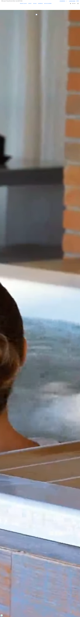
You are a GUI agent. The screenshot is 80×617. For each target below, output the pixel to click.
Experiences (40, 3)
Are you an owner (47, 3)
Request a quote (23, 3)
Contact (30, 3)
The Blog (35, 3)
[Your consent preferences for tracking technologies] (1, 615)
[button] (77, 3)
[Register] (70, 3)
